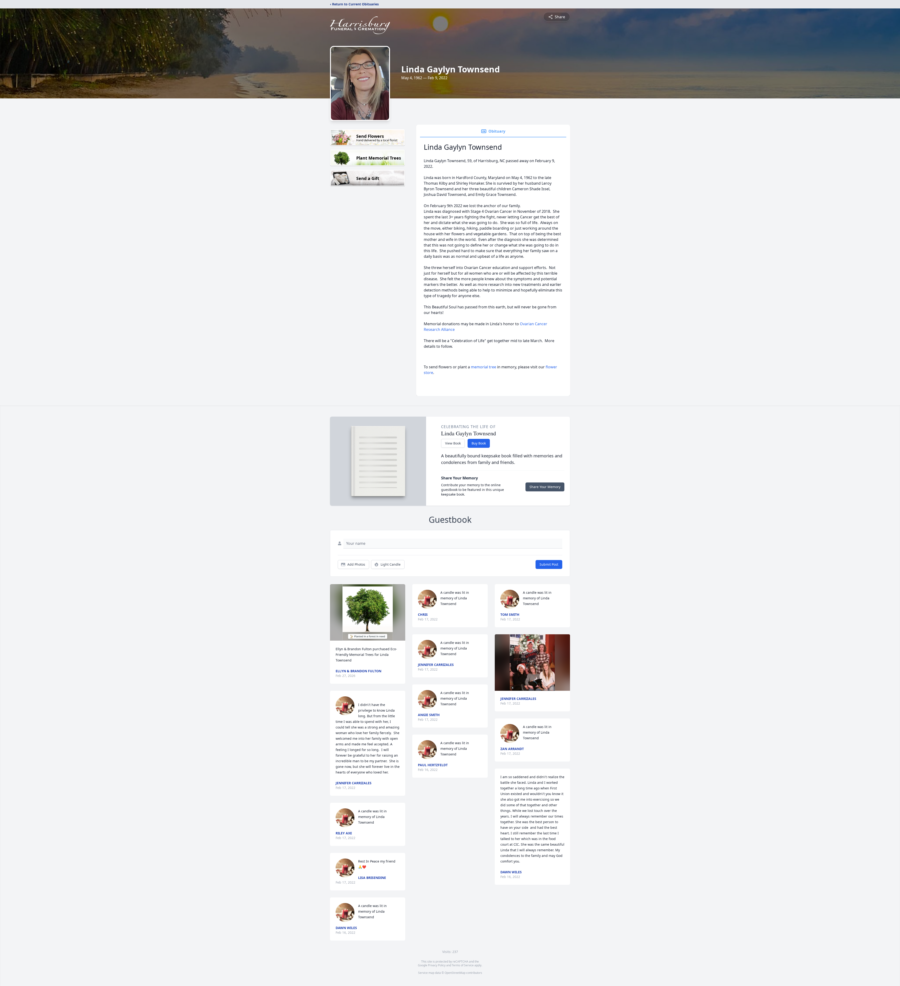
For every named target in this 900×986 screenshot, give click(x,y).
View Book (453, 443)
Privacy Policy (437, 965)
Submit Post (549, 564)
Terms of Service (463, 965)
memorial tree (483, 367)
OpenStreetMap (455, 973)
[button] (367, 612)
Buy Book (479, 443)
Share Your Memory (544, 487)
